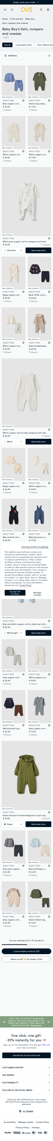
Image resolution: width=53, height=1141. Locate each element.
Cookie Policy (42, 1122)
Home (5, 19)
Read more (36, 1025)
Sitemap (36, 1127)
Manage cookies (25, 1122)
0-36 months (16, 19)
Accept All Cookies (15, 592)
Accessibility (10, 1122)
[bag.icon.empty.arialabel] (47, 9)
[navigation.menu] (5, 9)
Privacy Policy (22, 1127)
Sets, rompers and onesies (15, 23)
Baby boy (30, 19)
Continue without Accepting (34, 547)
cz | (28, 1111)
